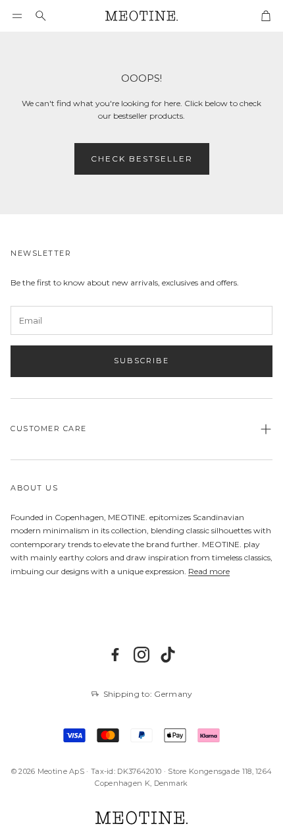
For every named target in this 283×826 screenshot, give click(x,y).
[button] (17, 15)
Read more (209, 571)
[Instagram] (141, 655)
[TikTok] (168, 655)
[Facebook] (115, 655)
